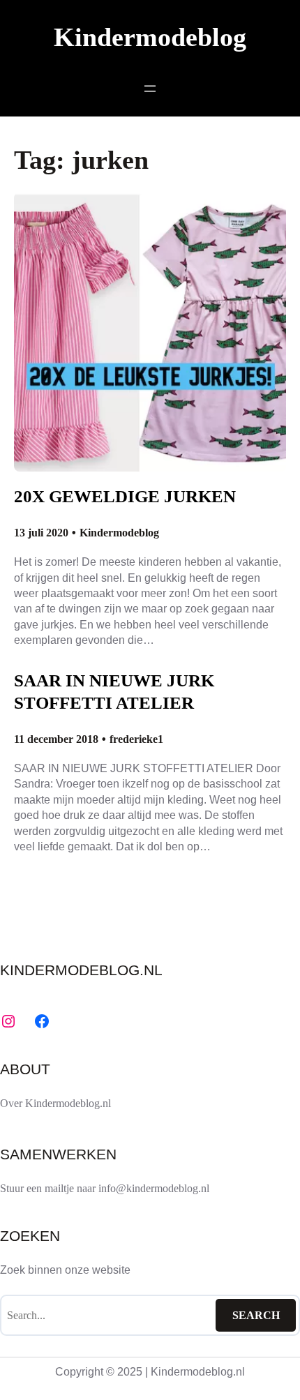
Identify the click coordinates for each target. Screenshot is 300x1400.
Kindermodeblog (150, 37)
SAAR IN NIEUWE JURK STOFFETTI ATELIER (114, 692)
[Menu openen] (150, 88)
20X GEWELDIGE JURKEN (125, 496)
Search (256, 1315)
